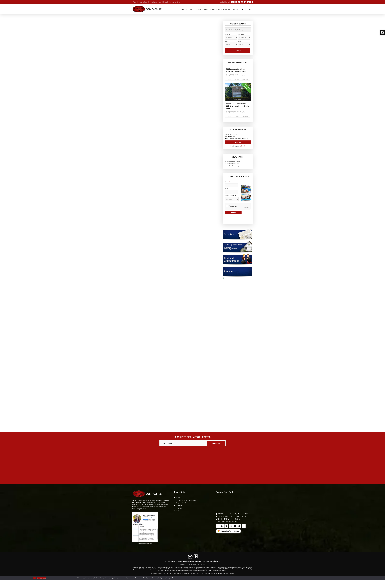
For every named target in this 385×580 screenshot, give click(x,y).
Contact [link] (178, 511)
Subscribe (216, 443)
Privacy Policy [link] (200, 573)
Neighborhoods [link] (181, 503)
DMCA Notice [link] (230, 573)
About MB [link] (179, 505)
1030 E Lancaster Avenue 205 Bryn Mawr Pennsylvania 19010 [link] (237, 106)
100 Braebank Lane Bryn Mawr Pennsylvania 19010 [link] (236, 70)
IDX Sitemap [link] (190, 564)
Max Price (241, 34)
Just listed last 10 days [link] (233, 161)
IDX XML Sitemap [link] (199, 564)
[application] (186, 9)
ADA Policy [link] (221, 573)
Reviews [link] (179, 508)
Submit (233, 212)
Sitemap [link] (183, 564)
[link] (382, 32)
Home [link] (178, 497)
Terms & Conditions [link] (211, 573)
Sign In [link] (243, 146)
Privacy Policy (41, 578)
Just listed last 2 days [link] (232, 166)
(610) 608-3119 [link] (223, 569)
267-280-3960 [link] (223, 521)
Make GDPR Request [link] (188, 561)
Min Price (227, 34)
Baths (239, 41)
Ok (34, 578)
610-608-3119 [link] (222, 519)
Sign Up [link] (238, 142)
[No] (382, 578)
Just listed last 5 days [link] (232, 164)
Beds (226, 41)
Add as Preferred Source (230, 531)
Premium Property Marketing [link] (186, 500)
